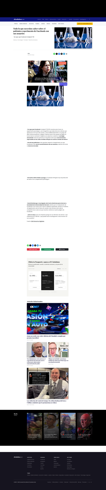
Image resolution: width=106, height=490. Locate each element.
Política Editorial (30, 461)
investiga (43, 177)
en (91, 482)
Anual (64, 268)
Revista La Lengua (71, 468)
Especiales (61, 475)
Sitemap (79, 482)
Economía (31, 23)
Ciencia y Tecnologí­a (18, 40)
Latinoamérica (53, 19)
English (59, 19)
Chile (43, 19)
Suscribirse (48, 287)
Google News (34, 249)
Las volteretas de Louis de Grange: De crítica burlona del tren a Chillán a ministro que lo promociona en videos (46, 402)
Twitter (41, 463)
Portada (25, 40)
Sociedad (54, 23)
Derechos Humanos (33, 40)
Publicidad (29, 463)
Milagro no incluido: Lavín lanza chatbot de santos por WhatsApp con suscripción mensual (58, 360)
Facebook (42, 459)
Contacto (29, 465)
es (89, 482)
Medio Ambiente (23, 23)
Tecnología (83, 475)
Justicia (43, 23)
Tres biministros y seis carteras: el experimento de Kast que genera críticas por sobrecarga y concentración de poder (36, 361)
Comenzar (35, 287)
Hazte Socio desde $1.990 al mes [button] (85, 23)
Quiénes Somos (30, 459)
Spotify (42, 468)
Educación (71, 475)
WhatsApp (48, 249)
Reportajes (69, 467)
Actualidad (69, 461)
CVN (29, 53)
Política (16, 23)
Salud (53, 475)
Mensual (59, 268)
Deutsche (64, 19)
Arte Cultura (61, 23)
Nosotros (49, 482)
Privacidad (29, 467)
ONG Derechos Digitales (37, 221)
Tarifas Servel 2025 (73, 482)
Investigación (83, 19)
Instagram (42, 461)
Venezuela (56, 463)
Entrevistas (76, 19)
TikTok (41, 467)
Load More (53, 447)
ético (34, 215)
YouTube (62, 249)
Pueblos (37, 23)
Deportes (88, 475)
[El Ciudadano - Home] (19, 19)
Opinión (70, 19)
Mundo (39, 19)
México (47, 19)
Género (48, 23)
